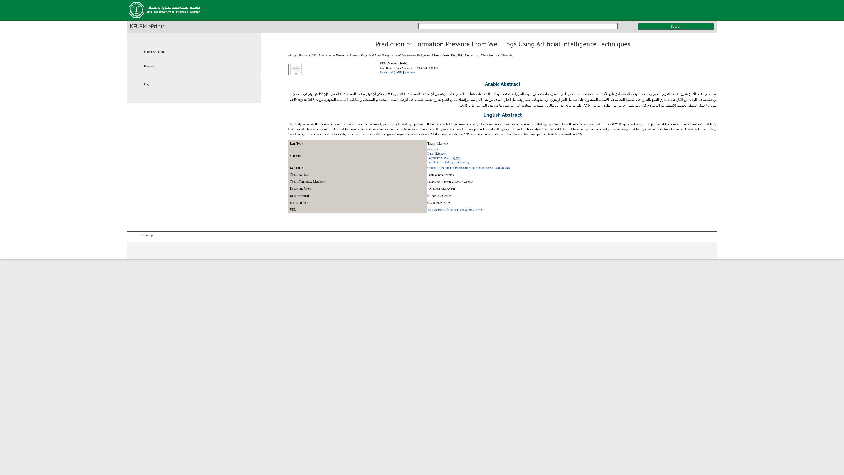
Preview (410, 72)
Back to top (146, 235)
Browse (149, 66)
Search (676, 26)
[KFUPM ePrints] (164, 19)
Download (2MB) (391, 72)
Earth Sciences (436, 153)
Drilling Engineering (457, 162)
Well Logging (452, 158)
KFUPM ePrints (147, 26)
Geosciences (502, 168)
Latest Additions (154, 52)
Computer (433, 149)
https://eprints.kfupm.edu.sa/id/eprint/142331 (455, 209)
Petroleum (433, 158)
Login (147, 84)
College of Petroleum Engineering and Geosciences (459, 168)
